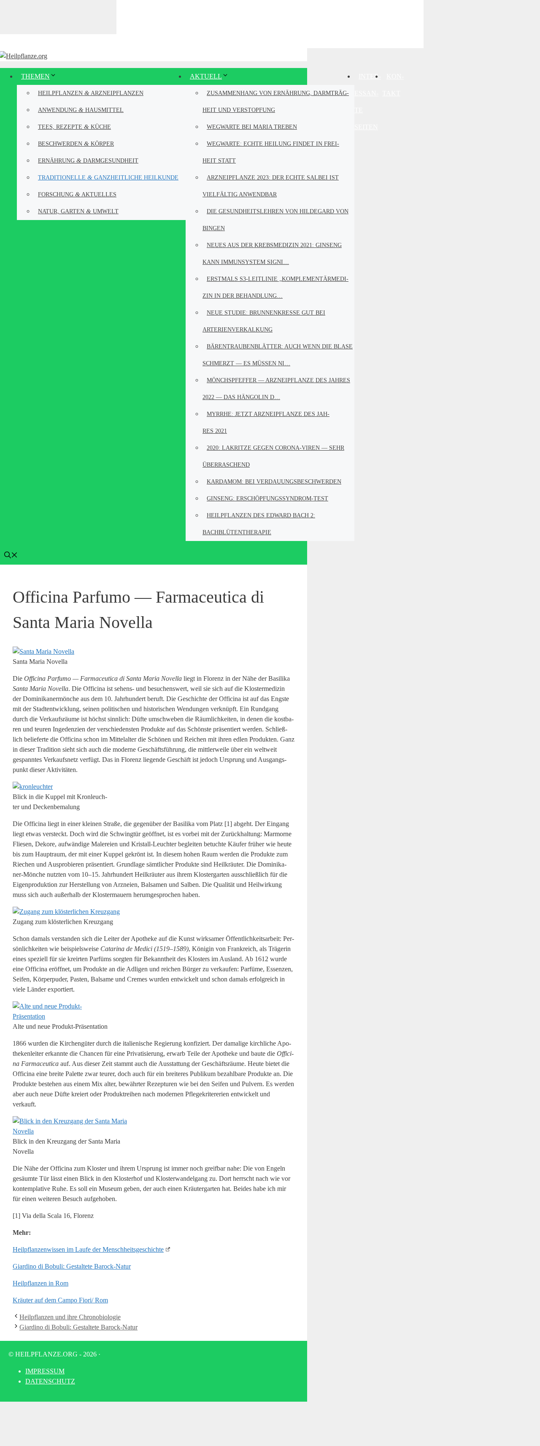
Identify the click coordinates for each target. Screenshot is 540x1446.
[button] (11, 556)
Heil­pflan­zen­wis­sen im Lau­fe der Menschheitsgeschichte (88, 1249)
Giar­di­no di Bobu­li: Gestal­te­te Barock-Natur (72, 1266)
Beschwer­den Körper (76, 143)
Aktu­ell (206, 76)
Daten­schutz (50, 1381)
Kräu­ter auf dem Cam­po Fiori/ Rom (60, 1300)
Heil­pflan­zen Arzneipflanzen (90, 92)
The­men (35, 76)
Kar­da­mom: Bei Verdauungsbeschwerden (274, 481)
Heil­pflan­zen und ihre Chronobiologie (70, 1317)
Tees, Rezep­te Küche (74, 126)
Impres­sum (45, 1371)
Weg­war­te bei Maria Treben (252, 127)
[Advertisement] (270, 23)
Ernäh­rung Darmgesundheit (88, 160)
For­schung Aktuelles (77, 194)
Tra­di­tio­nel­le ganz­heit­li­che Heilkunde (108, 177)
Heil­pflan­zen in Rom (40, 1283)
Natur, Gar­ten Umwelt (78, 211)
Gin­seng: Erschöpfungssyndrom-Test (267, 498)
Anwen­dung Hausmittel (81, 109)
